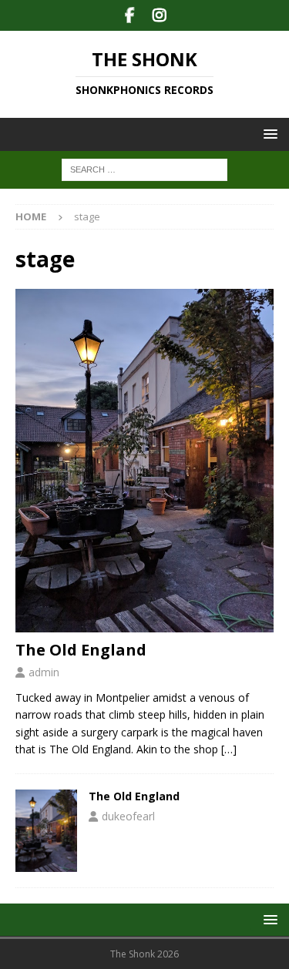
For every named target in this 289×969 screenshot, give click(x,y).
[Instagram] (159, 15)
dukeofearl (128, 816)
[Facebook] (129, 15)
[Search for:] (144, 169)
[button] (267, 134)
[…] (229, 749)
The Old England (80, 649)
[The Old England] (144, 461)
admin (44, 672)
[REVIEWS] (46, 831)
